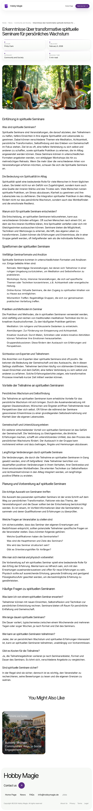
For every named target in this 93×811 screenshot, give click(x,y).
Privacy (72, 803)
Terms (79, 803)
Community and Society (22, 23)
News (10, 23)
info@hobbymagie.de (48, 795)
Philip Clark (8, 46)
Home (4, 23)
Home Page (10, 795)
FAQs (31, 795)
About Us (63, 803)
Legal (86, 803)
